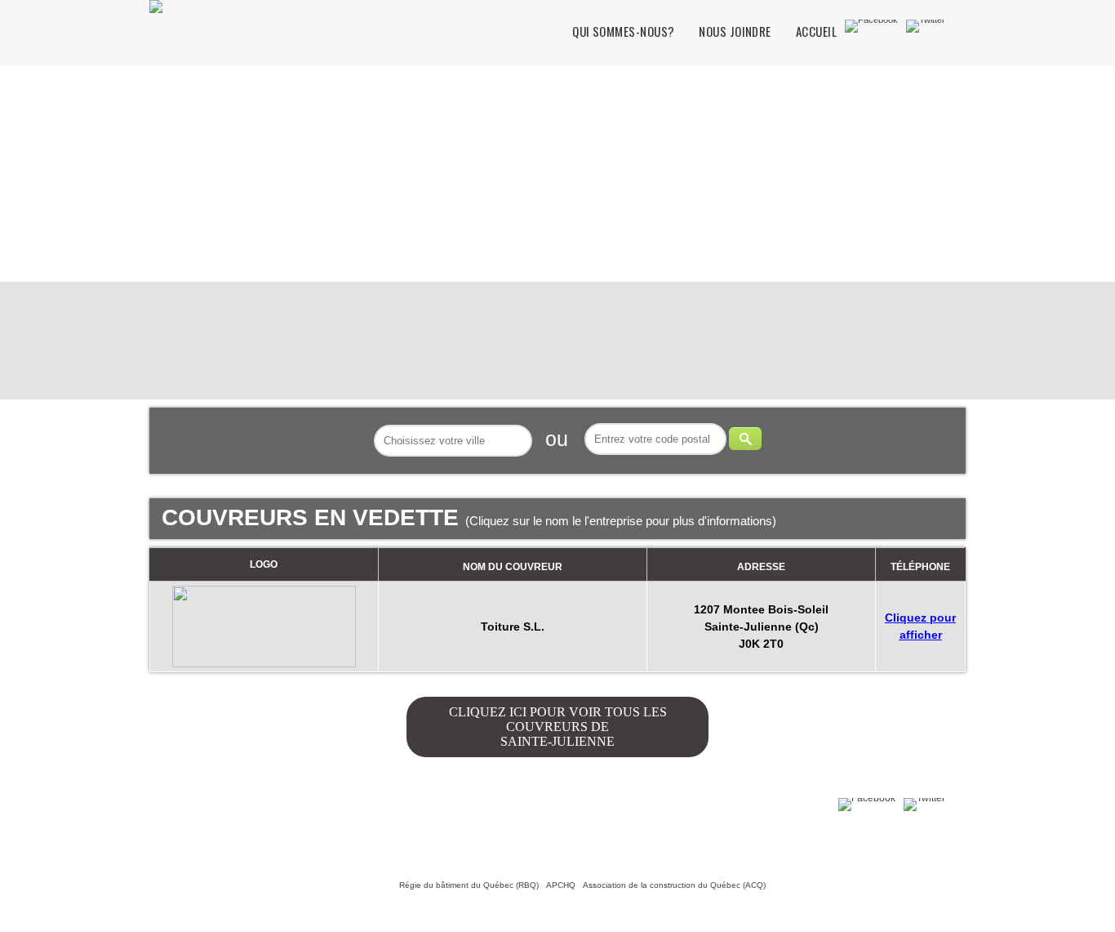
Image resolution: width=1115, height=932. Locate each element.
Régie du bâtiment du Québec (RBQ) (469, 885)
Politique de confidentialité (313, 830)
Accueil (816, 31)
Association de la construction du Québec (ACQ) (674, 885)
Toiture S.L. (512, 626)
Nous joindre (735, 31)
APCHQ (560, 885)
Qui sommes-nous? (623, 31)
